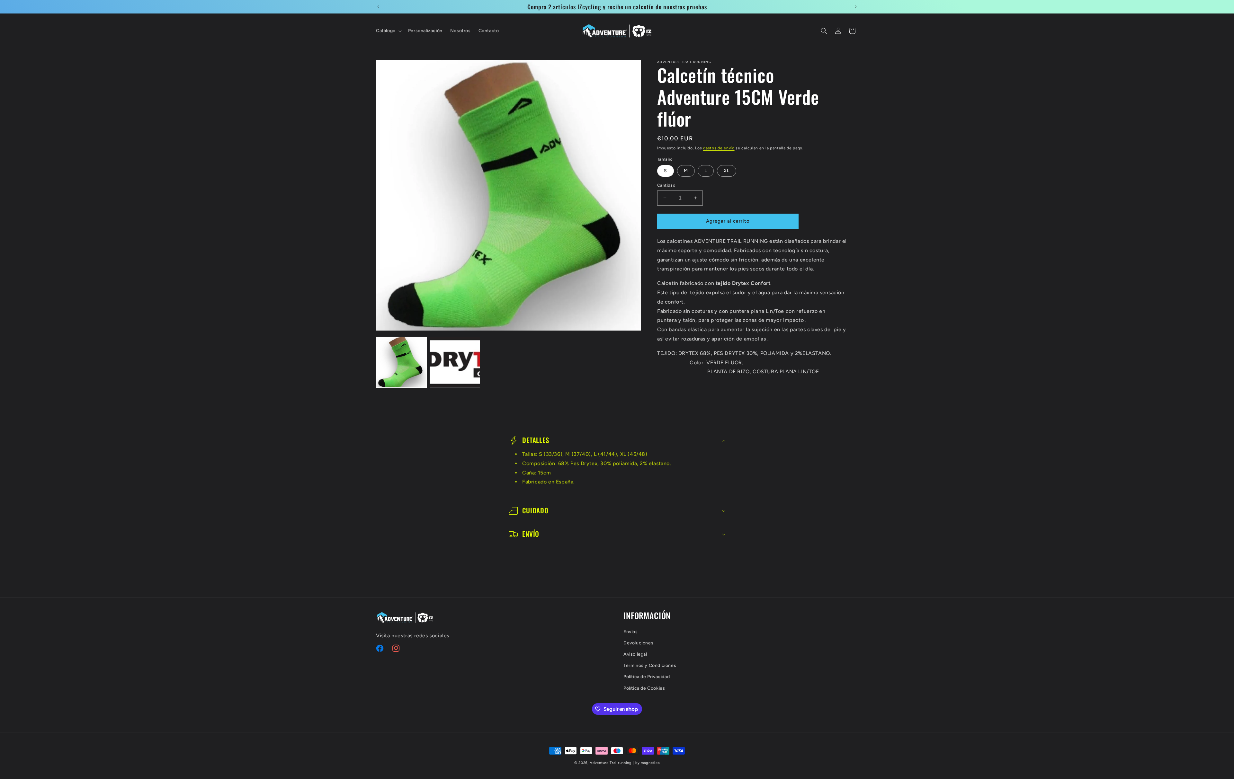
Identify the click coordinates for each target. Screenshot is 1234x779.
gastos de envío (719, 148)
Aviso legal (635, 654)
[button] (388, 31)
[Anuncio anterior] (378, 7)
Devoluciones (638, 642)
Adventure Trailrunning (610, 763)
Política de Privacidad (646, 676)
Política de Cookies (644, 688)
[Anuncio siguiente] (856, 7)
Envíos (630, 631)
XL (726, 170)
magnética (650, 763)
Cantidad (666, 185)
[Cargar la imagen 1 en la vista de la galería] (401, 362)
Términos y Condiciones (649, 665)
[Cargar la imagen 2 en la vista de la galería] (455, 362)
